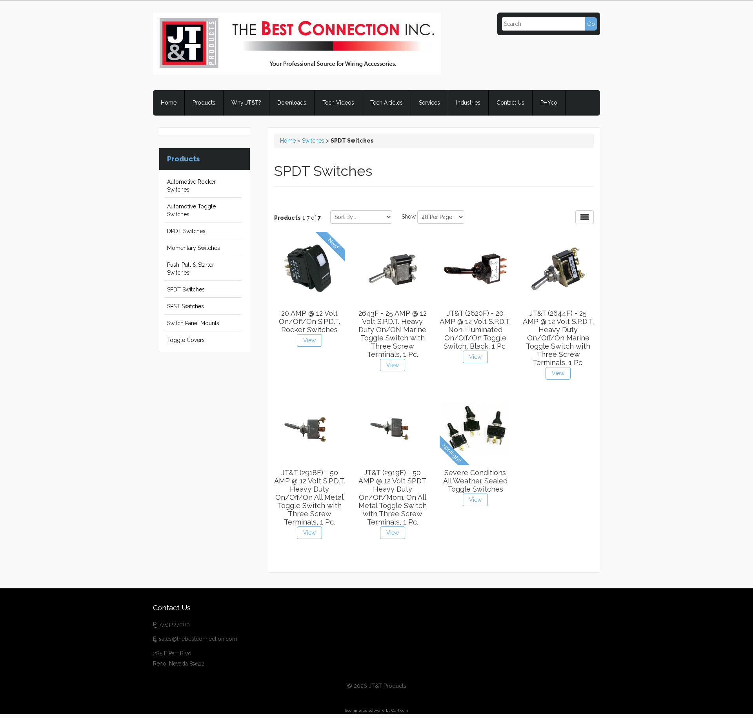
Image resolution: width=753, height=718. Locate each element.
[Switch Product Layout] (584, 217)
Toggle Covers (186, 340)
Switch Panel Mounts (193, 323)
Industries (468, 102)
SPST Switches (185, 306)
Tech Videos (338, 102)
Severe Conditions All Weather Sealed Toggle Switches (475, 480)
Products (204, 102)
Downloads (291, 102)
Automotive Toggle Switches (191, 210)
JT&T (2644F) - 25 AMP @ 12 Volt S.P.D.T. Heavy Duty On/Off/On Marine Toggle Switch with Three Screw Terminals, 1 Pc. (558, 338)
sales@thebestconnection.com (198, 639)
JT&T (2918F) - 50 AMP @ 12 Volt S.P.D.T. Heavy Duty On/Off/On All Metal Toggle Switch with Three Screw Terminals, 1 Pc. (309, 497)
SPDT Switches (186, 289)
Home (168, 102)
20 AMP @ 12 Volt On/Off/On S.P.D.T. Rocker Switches (309, 321)
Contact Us (510, 102)
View (309, 340)
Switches (313, 140)
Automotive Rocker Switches (191, 186)
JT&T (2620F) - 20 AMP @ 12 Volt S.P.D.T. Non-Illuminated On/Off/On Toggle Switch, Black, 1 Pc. (475, 329)
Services (429, 102)
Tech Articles (386, 102)
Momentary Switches (193, 248)
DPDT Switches (186, 231)
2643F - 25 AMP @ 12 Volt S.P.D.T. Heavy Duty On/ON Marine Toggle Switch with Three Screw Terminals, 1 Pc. (392, 333)
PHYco (548, 102)
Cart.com (399, 710)
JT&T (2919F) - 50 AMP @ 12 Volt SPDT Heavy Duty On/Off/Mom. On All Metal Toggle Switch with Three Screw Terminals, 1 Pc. (392, 497)
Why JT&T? (246, 102)
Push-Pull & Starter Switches (190, 269)
